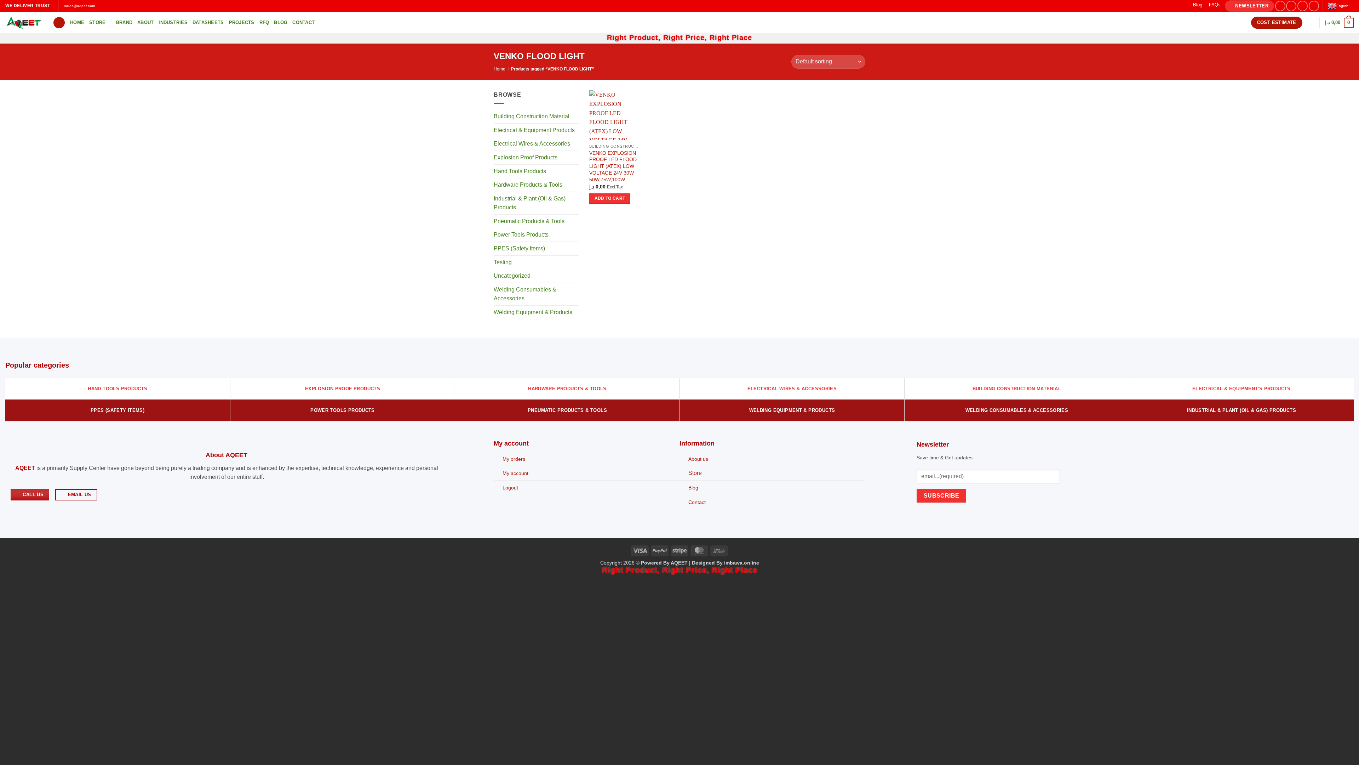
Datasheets (208, 22)
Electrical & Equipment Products (534, 130)
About (145, 22)
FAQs (1215, 4)
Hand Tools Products (520, 171)
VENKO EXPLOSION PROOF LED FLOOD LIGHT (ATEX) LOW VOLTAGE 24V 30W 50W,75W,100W (613, 166)
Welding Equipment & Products (533, 312)
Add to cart (610, 198)
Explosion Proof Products (525, 157)
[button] (1249, 6)
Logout (510, 488)
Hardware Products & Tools (528, 185)
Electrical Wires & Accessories (532, 144)
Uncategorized (512, 276)
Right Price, (686, 37)
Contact (303, 22)
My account (515, 473)
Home (77, 22)
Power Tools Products (521, 235)
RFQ (264, 22)
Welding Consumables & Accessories (525, 294)
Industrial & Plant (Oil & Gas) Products (530, 203)
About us (698, 459)
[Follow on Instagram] (1291, 6)
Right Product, (635, 37)
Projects (241, 22)
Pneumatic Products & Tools (529, 221)
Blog (1197, 4)
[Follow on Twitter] (1302, 6)
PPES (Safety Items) (519, 248)
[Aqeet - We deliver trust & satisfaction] (23, 22)
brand (124, 22)
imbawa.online (741, 563)
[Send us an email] (1314, 6)
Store (97, 22)
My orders (514, 459)
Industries (173, 22)
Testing (503, 262)
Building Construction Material (531, 117)
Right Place (731, 37)
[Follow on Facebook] (1280, 6)
